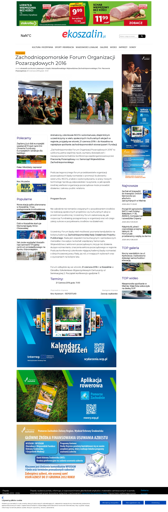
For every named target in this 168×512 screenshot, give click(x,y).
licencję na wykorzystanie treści (51, 476)
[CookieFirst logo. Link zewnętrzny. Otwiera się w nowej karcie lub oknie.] (3, 498)
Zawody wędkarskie (109, 271)
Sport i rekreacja (64, 25)
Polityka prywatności (149, 475)
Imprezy (123, 25)
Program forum (58, 176)
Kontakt (144, 472)
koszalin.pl (146, 478)
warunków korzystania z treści (94, 471)
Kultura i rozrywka (42, 25)
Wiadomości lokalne (87, 25)
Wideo (113, 25)
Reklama (144, 468)
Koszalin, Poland (33, 14)
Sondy (132, 25)
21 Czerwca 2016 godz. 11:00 (68, 261)
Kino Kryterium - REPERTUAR (63, 271)
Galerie (104, 25)
